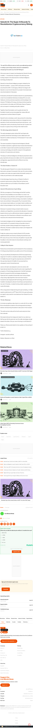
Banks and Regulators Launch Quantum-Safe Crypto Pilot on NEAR (17, 464)
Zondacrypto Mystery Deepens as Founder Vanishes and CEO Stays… (17, 470)
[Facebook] (4, 524)
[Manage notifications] (29, 724)
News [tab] (2, 622)
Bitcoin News (3, 9)
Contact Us (2, 653)
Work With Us (3, 657)
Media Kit (2, 665)
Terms (16, 718)
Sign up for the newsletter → (9, 641)
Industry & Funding (25, 9)
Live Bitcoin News (9, 513)
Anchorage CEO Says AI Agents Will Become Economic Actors (16, 475)
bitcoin (2, 436)
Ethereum (24, 436)
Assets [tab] (14, 622)
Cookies (16, 723)
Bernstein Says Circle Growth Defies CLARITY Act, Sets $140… (16, 461)
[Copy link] (14, 524)
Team (1, 650)
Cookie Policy (20, 653)
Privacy (16, 720)
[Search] (28, 5)
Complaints (19, 655)
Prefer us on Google (5, 518)
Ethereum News (17, 9)
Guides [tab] (19, 622)
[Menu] (31, 5)
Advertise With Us (4, 668)
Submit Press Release (4, 670)
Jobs (1, 660)
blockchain (9, 436)
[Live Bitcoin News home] (2, 5)
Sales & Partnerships (4, 673)
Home (1, 12)
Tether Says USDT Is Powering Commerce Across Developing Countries (17, 467)
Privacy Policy (20, 648)
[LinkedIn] (8, 524)
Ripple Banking (29, 618)
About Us (2, 648)
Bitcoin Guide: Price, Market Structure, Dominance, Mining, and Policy (16, 12)
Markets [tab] (8, 622)
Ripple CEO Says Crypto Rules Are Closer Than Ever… (14, 472)
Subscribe (5, 589)
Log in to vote (16, 551)
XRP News (10, 9)
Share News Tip (3, 655)
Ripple (2, 439)
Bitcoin (2, 19)
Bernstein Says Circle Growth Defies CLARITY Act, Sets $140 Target (16, 371)
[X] (1, 524)
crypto (29, 436)
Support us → (5, 685)
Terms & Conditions (21, 650)
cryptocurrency (16, 436)
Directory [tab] (25, 622)
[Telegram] (11, 524)
